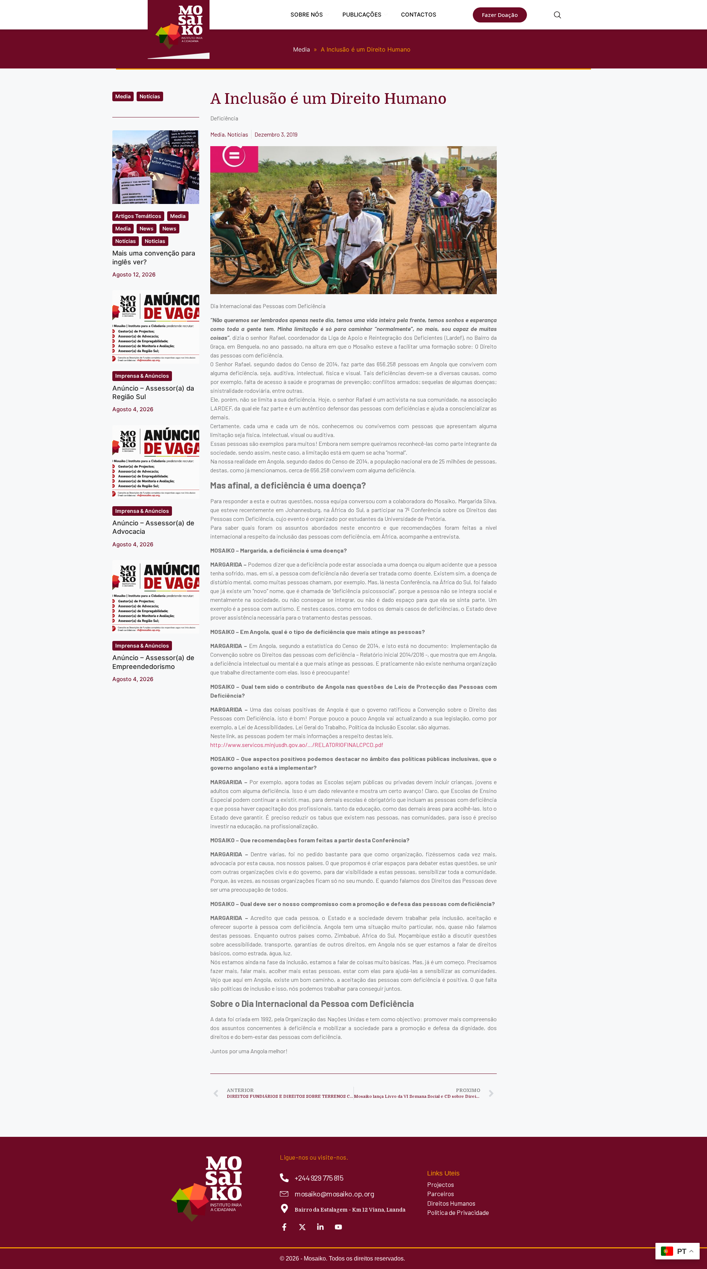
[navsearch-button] (557, 15)
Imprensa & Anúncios (142, 376)
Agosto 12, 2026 (134, 274)
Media (123, 96)
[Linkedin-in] (320, 1227)
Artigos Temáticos (138, 216)
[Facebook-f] (284, 1227)
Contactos (418, 14)
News (147, 228)
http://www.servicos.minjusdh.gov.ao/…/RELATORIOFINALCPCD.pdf (296, 744)
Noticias (155, 241)
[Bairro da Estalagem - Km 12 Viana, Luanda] (284, 1208)
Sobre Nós (307, 14)
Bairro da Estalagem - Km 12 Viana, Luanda (350, 1210)
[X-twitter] (302, 1227)
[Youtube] (338, 1227)
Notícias (150, 96)
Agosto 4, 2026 (133, 409)
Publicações (361, 14)
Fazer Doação (500, 14)
